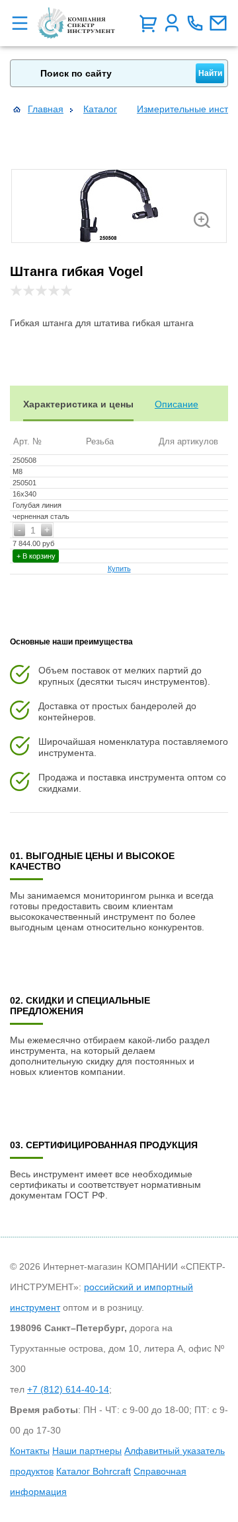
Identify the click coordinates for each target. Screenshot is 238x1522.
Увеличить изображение (202, 220)
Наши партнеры (87, 1450)
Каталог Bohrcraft (93, 1471)
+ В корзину (36, 556)
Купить (119, 568)
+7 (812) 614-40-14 (68, 1389)
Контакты (30, 1450)
